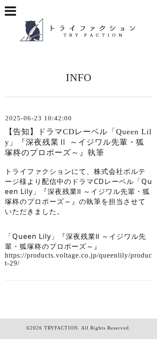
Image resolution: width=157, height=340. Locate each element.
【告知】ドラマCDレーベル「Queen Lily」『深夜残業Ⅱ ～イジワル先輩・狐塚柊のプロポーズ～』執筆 (78, 142)
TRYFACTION (61, 327)
